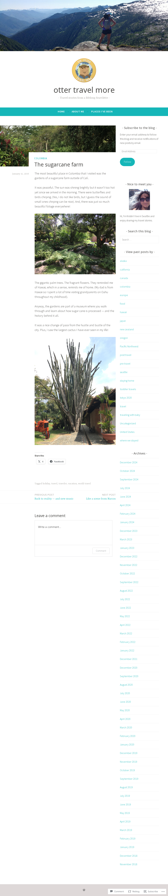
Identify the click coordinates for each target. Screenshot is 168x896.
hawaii (123, 312)
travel (54, 483)
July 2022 (125, 599)
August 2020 (126, 684)
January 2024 (127, 522)
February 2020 (127, 736)
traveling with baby (130, 414)
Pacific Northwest (129, 346)
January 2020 (127, 744)
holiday (46, 483)
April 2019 (125, 821)
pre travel (125, 363)
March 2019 (126, 830)
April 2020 (125, 719)
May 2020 (125, 710)
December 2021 (128, 659)
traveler (63, 483)
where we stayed (129, 440)
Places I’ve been (102, 111)
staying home (127, 380)
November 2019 (128, 761)
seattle (123, 372)
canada (124, 278)
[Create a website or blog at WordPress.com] (84, 890)
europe (124, 295)
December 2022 (128, 556)
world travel (84, 483)
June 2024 (125, 496)
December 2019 (128, 753)
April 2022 (125, 624)
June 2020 (125, 701)
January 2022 (127, 650)
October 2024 (127, 470)
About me (78, 111)
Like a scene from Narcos (101, 496)
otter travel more (84, 90)
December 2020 (128, 667)
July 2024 (125, 488)
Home (61, 111)
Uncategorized (128, 423)
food (122, 303)
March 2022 (126, 633)
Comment (101, 550)
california (125, 269)
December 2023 (128, 530)
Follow (127, 161)
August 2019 (126, 787)
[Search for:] (139, 239)
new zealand (127, 329)
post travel (125, 354)
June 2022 (125, 607)
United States (127, 432)
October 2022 (127, 573)
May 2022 (125, 616)
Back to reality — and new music (54, 496)
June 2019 (125, 804)
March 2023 (126, 539)
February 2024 (127, 513)
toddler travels (128, 389)
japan (123, 320)
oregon (124, 337)
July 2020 (125, 693)
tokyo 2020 (126, 397)
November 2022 (128, 565)
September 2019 (129, 778)
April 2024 (125, 505)
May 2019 (125, 813)
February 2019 (127, 838)
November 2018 (128, 864)
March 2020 (126, 727)
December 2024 (128, 462)
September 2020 (129, 676)
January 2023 (127, 547)
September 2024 (129, 479)
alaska (123, 260)
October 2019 (127, 770)
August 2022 (126, 590)
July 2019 (125, 795)
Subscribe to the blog (139, 128)
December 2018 (128, 855)
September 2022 (129, 582)
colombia (40, 158)
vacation (72, 483)
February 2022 (127, 642)
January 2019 (127, 847)
